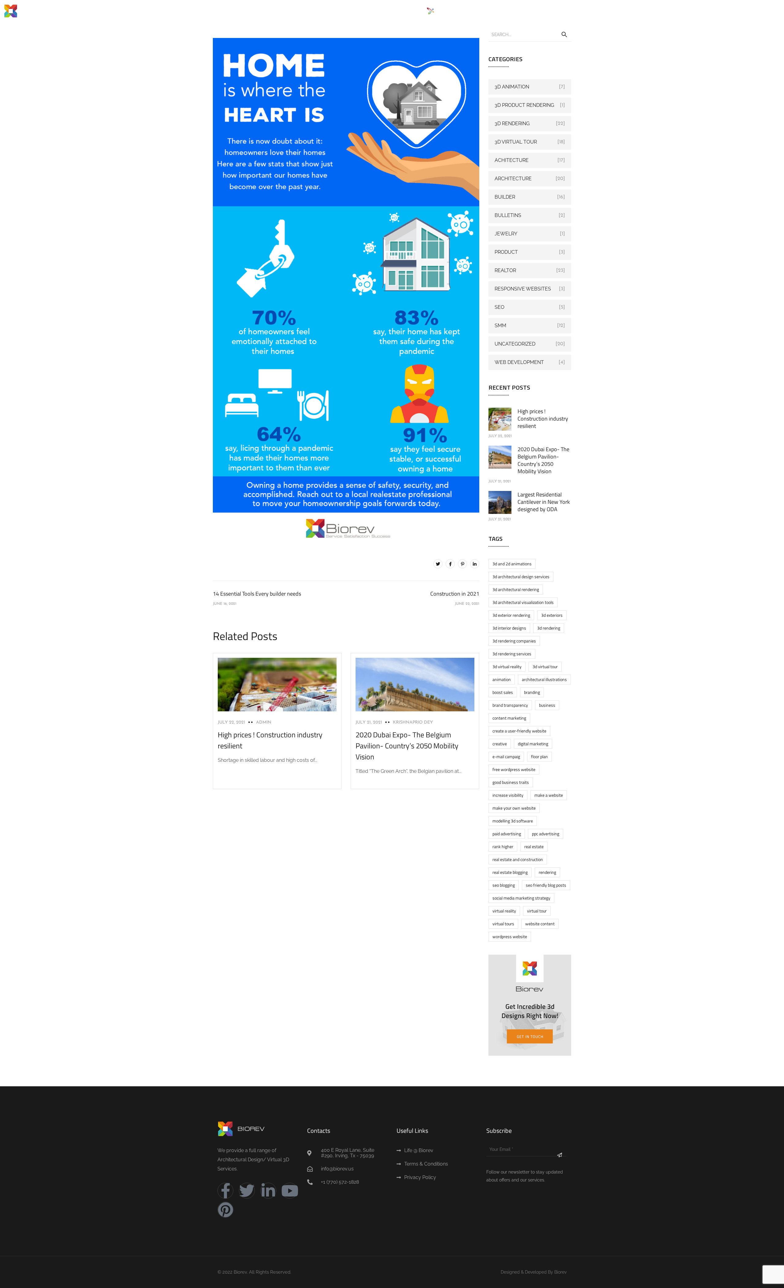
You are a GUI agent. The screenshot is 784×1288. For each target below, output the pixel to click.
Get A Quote (520, 11)
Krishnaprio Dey (413, 722)
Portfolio (485, 11)
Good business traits (510, 782)
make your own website (514, 808)
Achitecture (512, 160)
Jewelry (506, 234)
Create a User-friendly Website (519, 731)
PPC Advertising (545, 833)
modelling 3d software (512, 821)
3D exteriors (552, 615)
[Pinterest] (462, 563)
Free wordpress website (513, 769)
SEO (499, 307)
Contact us (591, 11)
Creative (499, 743)
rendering (547, 872)
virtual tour (537, 911)
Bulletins (508, 215)
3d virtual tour (545, 666)
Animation (501, 679)
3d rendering (548, 628)
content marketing (509, 718)
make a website (548, 795)
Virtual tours (503, 923)
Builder (505, 197)
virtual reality (504, 911)
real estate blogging (510, 872)
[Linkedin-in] (268, 1191)
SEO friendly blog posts (546, 885)
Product (506, 252)
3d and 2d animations (512, 563)
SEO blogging (503, 885)
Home (327, 11)
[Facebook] (450, 563)
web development (519, 362)
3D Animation (512, 87)
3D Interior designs (509, 628)
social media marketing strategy (521, 898)
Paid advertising (506, 833)
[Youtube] (290, 1191)
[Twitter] (438, 563)
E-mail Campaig (506, 756)
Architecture (513, 179)
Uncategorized (515, 344)
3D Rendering (512, 123)
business (547, 705)
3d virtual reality (507, 666)
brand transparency (510, 705)
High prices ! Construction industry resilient (543, 418)
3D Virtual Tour (516, 142)
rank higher (502, 846)
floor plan (539, 756)
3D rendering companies (514, 641)
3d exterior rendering (511, 615)
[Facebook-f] (225, 1191)
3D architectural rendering (515, 589)
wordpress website (509, 936)
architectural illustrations (544, 679)
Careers (554, 11)
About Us (354, 11)
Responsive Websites (523, 289)
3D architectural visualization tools (523, 602)
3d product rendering (524, 105)
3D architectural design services (520, 576)
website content (540, 923)
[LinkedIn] (474, 563)
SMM (500, 325)
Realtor (505, 270)
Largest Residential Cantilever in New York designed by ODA (544, 501)
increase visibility (507, 795)
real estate (534, 846)
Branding (532, 692)
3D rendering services (511, 653)
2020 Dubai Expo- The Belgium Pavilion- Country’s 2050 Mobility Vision (407, 745)
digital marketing (533, 743)
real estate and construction (517, 859)
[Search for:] (529, 34)
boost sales (502, 692)
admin (263, 722)
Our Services (395, 11)
